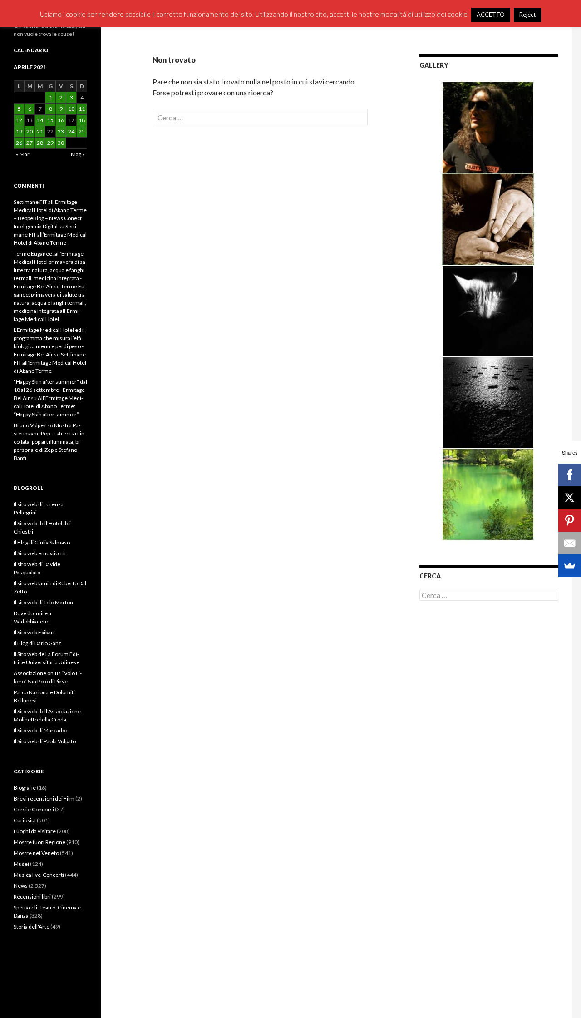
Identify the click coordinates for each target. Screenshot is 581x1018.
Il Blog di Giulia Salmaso (42, 542)
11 (82, 108)
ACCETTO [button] (491, 14)
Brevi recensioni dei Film (44, 798)
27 (29, 142)
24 (71, 131)
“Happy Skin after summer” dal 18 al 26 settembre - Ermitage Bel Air (50, 389)
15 (50, 120)
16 (61, 120)
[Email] (569, 543)
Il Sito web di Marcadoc (41, 730)
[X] (569, 497)
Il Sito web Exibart (34, 632)
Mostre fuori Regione (39, 842)
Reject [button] (527, 14)
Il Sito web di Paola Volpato (45, 741)
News (21, 885)
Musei (21, 863)
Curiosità (25, 820)
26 (19, 142)
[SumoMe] (569, 565)
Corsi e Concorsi (34, 809)
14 (40, 120)
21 (40, 131)
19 (19, 131)
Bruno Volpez (30, 425)
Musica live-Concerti (39, 874)
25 (82, 131)
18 (82, 120)
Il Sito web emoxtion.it (40, 553)
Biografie (25, 787)
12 (19, 120)
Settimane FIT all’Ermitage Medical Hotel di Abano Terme (50, 234)
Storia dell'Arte (31, 926)
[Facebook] (569, 475)
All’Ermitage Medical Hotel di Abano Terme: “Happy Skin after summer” (48, 406)
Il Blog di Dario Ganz (37, 643)
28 (40, 142)
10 (71, 108)
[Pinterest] (569, 520)
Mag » (78, 154)
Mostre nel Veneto (36, 853)
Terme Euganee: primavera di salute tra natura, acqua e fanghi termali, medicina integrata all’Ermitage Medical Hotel (50, 302)
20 (29, 131)
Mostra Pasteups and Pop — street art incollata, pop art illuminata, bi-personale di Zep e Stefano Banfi (50, 441)
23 (61, 131)
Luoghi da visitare (35, 831)
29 (50, 142)
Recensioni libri (32, 896)
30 (61, 142)
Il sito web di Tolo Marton (43, 602)
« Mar (23, 154)
